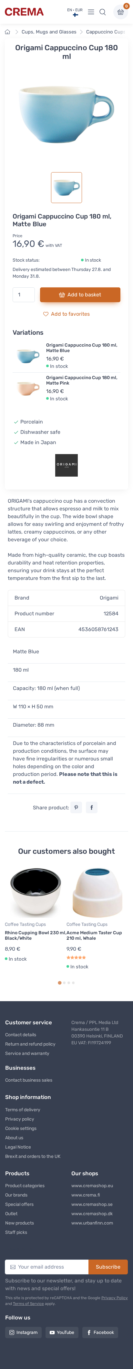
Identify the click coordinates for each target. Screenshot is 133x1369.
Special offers (19, 1204)
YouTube (65, 1332)
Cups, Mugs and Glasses (49, 32)
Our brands (16, 1195)
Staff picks (16, 1232)
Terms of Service (28, 1303)
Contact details (20, 1035)
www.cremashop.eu (92, 1185)
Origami (109, 598)
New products (19, 1223)
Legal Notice (18, 1147)
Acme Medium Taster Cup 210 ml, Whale (94, 935)
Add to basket (84, 295)
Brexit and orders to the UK (32, 1156)
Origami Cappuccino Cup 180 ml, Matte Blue (82, 347)
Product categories (25, 1185)
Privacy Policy (114, 1298)
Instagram (26, 1332)
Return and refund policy (30, 1044)
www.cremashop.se (92, 1204)
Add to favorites (70, 314)
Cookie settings (20, 1128)
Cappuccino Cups (106, 32)
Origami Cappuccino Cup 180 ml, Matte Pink (82, 380)
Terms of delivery (22, 1110)
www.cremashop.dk (92, 1213)
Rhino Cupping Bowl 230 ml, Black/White (35, 935)
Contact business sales (28, 1080)
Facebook (104, 1332)
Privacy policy (19, 1119)
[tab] (59, 982)
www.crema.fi (85, 1195)
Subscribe (108, 1267)
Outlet (11, 1213)
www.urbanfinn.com (92, 1223)
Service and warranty (27, 1053)
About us (14, 1138)
